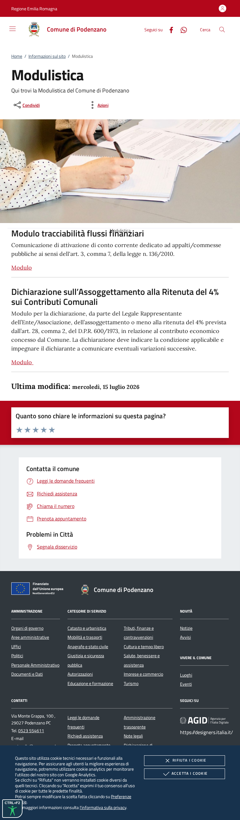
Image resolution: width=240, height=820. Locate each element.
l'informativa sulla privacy (103, 807)
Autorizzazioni (80, 674)
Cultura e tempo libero (144, 646)
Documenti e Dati (27, 674)
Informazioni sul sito (47, 56)
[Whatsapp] (181, 29)
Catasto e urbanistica (87, 628)
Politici (17, 655)
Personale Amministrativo (35, 665)
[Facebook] (168, 29)
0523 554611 (31, 730)
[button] (34, 8)
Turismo (131, 683)
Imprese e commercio (143, 674)
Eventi (186, 684)
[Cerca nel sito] (222, 29)
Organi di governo (27, 628)
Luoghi (186, 675)
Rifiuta (189, 760)
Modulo (21, 267)
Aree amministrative (30, 637)
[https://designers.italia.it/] (204, 720)
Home (16, 56)
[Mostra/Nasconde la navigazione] (12, 28)
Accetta (190, 773)
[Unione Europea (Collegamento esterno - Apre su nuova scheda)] (39, 590)
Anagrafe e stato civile (88, 646)
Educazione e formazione (90, 683)
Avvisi (185, 637)
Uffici (16, 646)
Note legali (133, 736)
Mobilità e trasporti (85, 637)
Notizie (186, 628)
